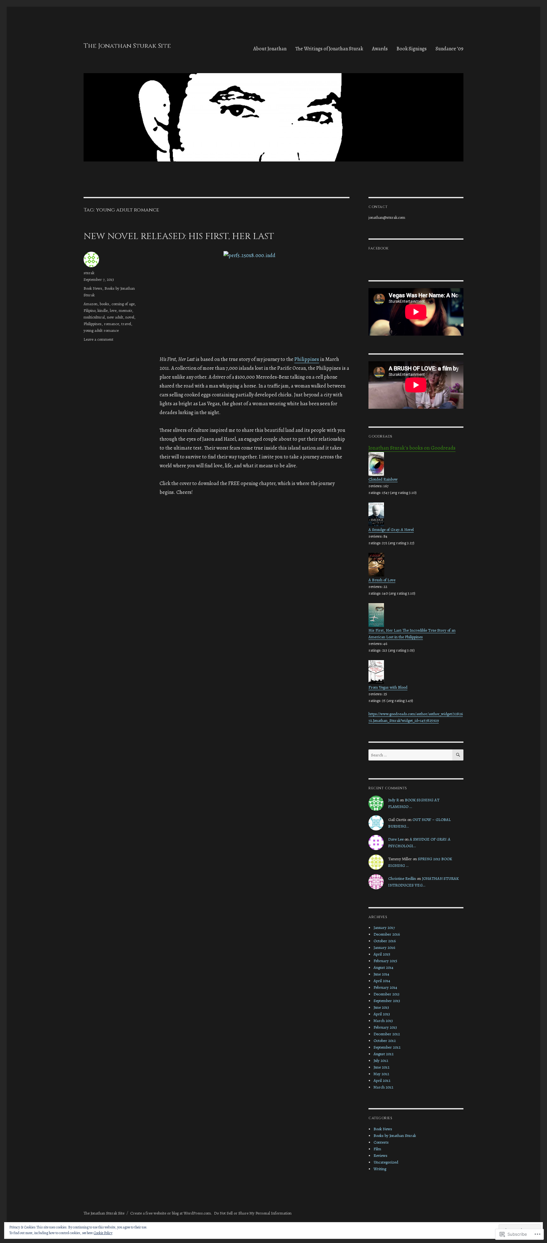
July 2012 (381, 1060)
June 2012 (381, 1067)
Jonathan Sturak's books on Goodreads (412, 447)
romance (111, 323)
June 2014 (381, 974)
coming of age (123, 303)
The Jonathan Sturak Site (127, 46)
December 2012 (387, 1034)
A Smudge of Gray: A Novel (391, 529)
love (113, 310)
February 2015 (385, 960)
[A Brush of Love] (415, 565)
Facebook (378, 248)
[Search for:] (410, 755)
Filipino (89, 310)
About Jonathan (269, 48)
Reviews (380, 1155)
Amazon (90, 303)
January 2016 (384, 947)
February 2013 (385, 1027)
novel (129, 317)
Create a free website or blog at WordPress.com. (171, 1213)
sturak (89, 272)
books (104, 303)
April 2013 (382, 1014)
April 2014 (382, 980)
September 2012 (387, 1047)
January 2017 (384, 927)
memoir (125, 310)
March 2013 (383, 1020)
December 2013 (386, 994)
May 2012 (381, 1073)
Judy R (393, 800)
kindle (102, 310)
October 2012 (385, 1040)
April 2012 (382, 1080)
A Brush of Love (381, 580)
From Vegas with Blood (387, 687)
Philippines (306, 359)
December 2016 (387, 934)
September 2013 (387, 1000)
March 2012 (383, 1087)
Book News (93, 288)
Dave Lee (396, 839)
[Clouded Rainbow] (415, 464)
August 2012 (383, 1054)
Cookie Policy (103, 1232)
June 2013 (381, 1007)
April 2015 (382, 954)
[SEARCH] (457, 754)
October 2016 (385, 940)
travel (126, 323)
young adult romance (101, 330)
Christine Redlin (402, 878)
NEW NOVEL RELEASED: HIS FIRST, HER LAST (179, 236)
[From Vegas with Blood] (415, 672)
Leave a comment (98, 339)
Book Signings (412, 48)
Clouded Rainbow (383, 479)
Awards (380, 48)
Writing (380, 1168)
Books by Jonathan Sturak (395, 1135)
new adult (115, 317)
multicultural (94, 317)
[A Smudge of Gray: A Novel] (415, 514)
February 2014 (385, 987)
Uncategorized (386, 1162)
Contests (381, 1142)
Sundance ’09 (449, 48)
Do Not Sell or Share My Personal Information (253, 1213)
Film (377, 1149)
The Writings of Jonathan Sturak (329, 48)
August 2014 (383, 967)
